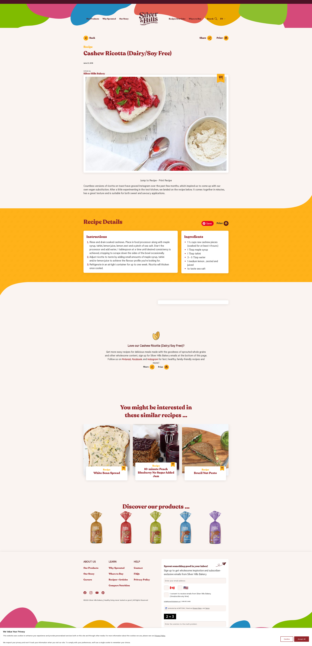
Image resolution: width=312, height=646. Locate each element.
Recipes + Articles (118, 579)
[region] (156, 637)
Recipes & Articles (177, 19)
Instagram (152, 359)
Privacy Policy (142, 579)
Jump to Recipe (148, 180)
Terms (207, 608)
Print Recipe (165, 180)
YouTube (97, 593)
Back (92, 38)
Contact (138, 568)
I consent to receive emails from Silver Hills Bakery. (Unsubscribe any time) (190, 595)
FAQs (137, 573)
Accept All (301, 639)
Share (203, 38)
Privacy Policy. (160, 636)
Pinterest (126, 359)
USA (183, 587)
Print (220, 38)
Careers (87, 579)
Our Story (124, 19)
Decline (287, 639)
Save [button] (209, 223)
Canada (169, 587)
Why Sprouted (109, 19)
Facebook (137, 359)
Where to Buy (195, 19)
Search (210, 19)
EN (221, 19)
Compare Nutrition (119, 585)
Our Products (92, 19)
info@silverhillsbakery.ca (172, 601)
